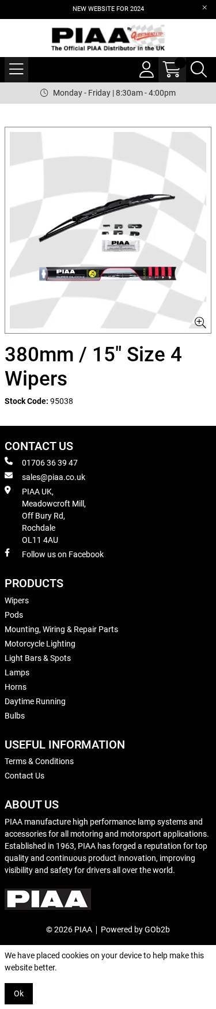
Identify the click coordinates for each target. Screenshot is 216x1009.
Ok (19, 993)
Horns (15, 686)
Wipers (17, 600)
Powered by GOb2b (135, 929)
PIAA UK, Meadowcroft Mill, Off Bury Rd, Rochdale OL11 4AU (54, 516)
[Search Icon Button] (198, 69)
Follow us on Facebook (63, 554)
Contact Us (24, 775)
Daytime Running (35, 701)
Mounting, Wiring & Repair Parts (61, 629)
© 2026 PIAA (69, 929)
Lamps (17, 672)
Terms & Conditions (39, 761)
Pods (14, 614)
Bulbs (15, 715)
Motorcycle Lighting (40, 643)
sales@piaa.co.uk (53, 477)
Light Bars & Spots (38, 658)
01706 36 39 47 (50, 462)
